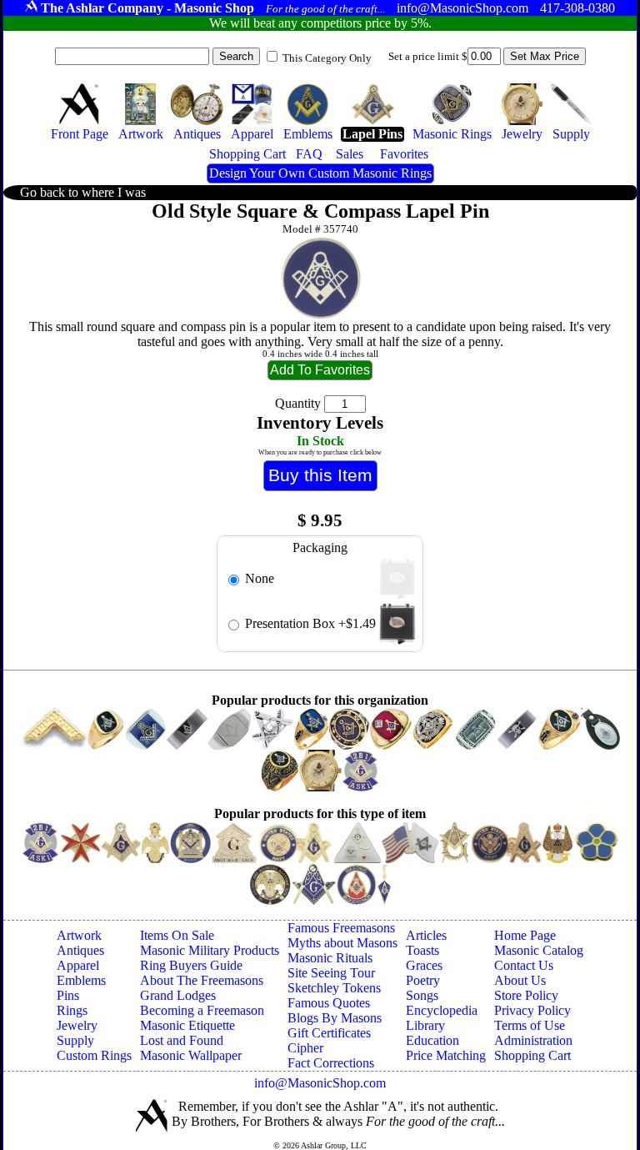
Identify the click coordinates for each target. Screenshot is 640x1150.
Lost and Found (181, 1040)
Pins (68, 995)
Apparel (78, 965)
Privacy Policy (532, 1010)
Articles (426, 935)
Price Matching (446, 1055)
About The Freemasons (201, 980)
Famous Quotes (329, 1003)
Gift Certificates (329, 1033)
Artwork (79, 935)
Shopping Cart (532, 1055)
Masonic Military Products (209, 950)
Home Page (525, 935)
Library (425, 1025)
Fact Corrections (331, 1063)
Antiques (80, 950)
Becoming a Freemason (202, 1010)
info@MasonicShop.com (320, 1083)
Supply (75, 1040)
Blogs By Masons (335, 1018)
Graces (424, 965)
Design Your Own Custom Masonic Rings (320, 173)
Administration (533, 1040)
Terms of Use (529, 1025)
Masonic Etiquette (187, 1025)
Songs (422, 995)
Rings (72, 1010)
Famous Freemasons (341, 928)
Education (432, 1040)
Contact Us (523, 965)
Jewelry (77, 1025)
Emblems (81, 980)
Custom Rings (94, 1055)
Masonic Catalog (538, 950)
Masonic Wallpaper (191, 1055)
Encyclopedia (442, 1010)
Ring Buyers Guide (191, 965)
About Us (520, 980)
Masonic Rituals (330, 958)
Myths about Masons (343, 943)
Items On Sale (177, 935)
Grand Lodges (178, 995)
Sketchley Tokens (334, 988)
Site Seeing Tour (331, 973)
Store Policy (526, 995)
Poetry (423, 980)
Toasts (422, 950)
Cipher (305, 1048)
